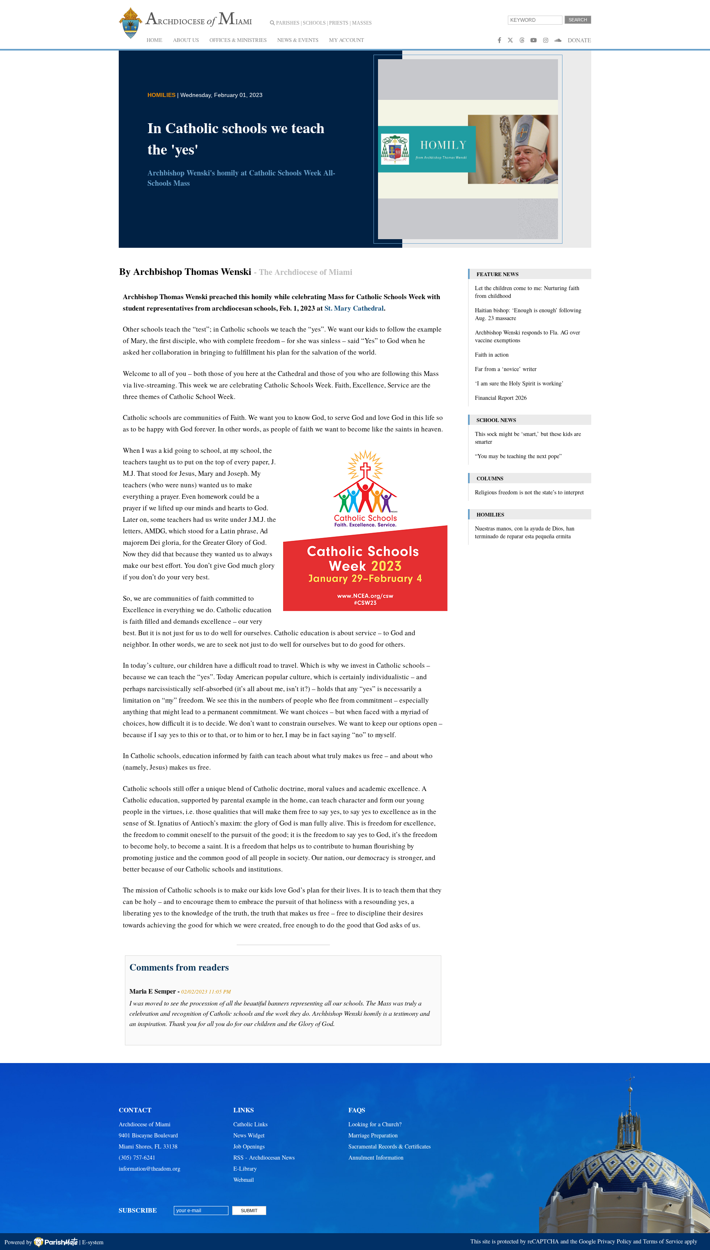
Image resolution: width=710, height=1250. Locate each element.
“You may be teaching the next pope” (518, 456)
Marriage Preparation (373, 1135)
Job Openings (249, 1146)
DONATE (579, 40)
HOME (154, 40)
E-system (93, 1242)
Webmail (243, 1179)
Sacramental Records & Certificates (389, 1146)
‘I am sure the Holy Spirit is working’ (519, 383)
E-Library (245, 1168)
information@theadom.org (149, 1168)
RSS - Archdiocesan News (264, 1157)
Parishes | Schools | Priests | (312, 23)
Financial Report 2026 (501, 397)
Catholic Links (250, 1124)
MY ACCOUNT (346, 40)
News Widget (249, 1135)
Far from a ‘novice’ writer (506, 369)
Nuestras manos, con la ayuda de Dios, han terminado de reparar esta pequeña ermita (524, 532)
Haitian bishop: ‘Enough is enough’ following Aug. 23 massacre (528, 314)
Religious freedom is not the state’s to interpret (529, 492)
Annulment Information (375, 1157)
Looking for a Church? (374, 1124)
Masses (362, 23)
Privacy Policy (614, 1241)
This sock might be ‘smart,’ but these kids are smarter (528, 437)
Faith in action (492, 354)
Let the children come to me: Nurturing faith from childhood (527, 292)
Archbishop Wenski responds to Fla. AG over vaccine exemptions (527, 336)
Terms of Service (663, 1241)
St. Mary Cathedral (354, 308)
